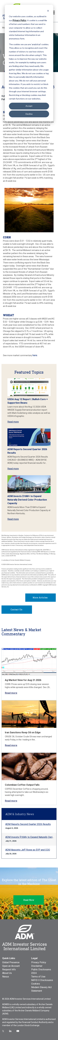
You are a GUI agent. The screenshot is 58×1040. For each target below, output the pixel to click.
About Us (7, 973)
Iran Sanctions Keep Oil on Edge (23, 732)
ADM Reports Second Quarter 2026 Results (28, 824)
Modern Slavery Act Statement (41, 989)
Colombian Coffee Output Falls (22, 784)
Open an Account (11, 966)
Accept (29, 106)
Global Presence (10, 962)
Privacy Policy (38, 962)
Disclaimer (36, 966)
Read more (13, 421)
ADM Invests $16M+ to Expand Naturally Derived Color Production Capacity (27, 500)
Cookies (35, 983)
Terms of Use (38, 976)
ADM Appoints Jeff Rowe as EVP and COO (27, 849)
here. (35, 355)
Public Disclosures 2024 (41, 971)
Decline (29, 114)
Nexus (5, 976)
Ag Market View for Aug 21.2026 (23, 680)
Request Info (9, 969)
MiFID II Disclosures (42, 980)
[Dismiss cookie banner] (48, 11)
